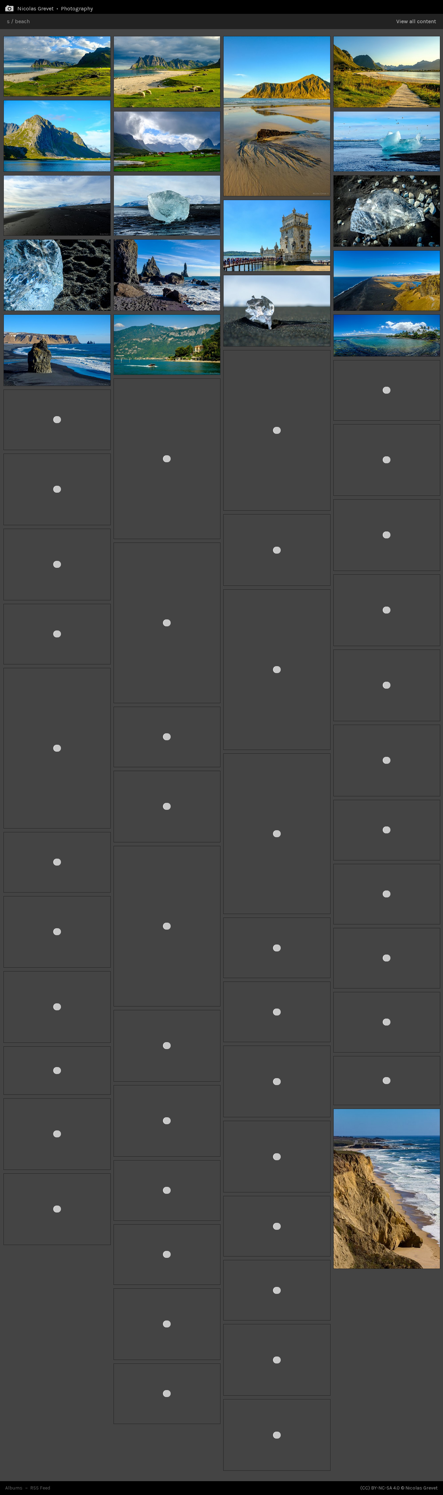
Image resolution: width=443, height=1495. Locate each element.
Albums (13, 1488)
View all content (416, 21)
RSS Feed (40, 1488)
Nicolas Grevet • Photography (55, 8)
